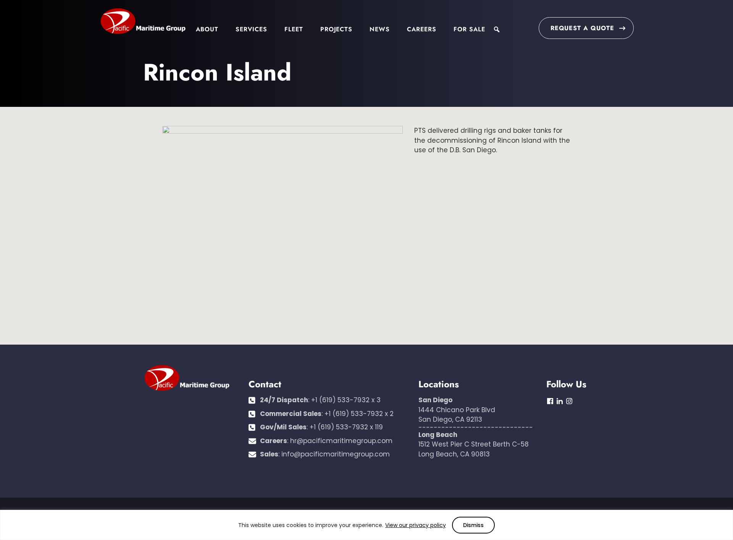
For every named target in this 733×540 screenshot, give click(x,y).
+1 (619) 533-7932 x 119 (346, 427)
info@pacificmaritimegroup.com (335, 454)
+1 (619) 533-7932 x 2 (359, 413)
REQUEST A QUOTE (582, 28)
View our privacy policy (415, 525)
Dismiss (473, 525)
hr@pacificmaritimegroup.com (341, 440)
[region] (366, 525)
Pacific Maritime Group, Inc (142, 22)
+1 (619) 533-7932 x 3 (346, 400)
